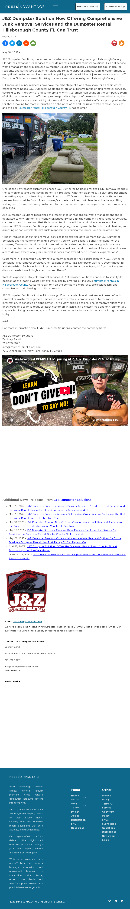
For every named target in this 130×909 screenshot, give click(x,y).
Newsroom (108, 836)
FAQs (105, 820)
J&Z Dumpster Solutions (72, 500)
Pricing (75, 812)
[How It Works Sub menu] (84, 798)
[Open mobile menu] (55, 7)
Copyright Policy (108, 814)
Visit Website (12, 671)
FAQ (73, 824)
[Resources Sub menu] (87, 828)
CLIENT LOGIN (114, 7)
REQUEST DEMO (86, 7)
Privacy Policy (106, 798)
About (75, 816)
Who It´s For (75, 806)
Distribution (78, 820)
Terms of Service (108, 806)
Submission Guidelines (109, 826)
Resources (77, 828)
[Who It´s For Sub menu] (84, 806)
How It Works (75, 798)
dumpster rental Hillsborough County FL (45, 108)
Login (105, 840)
